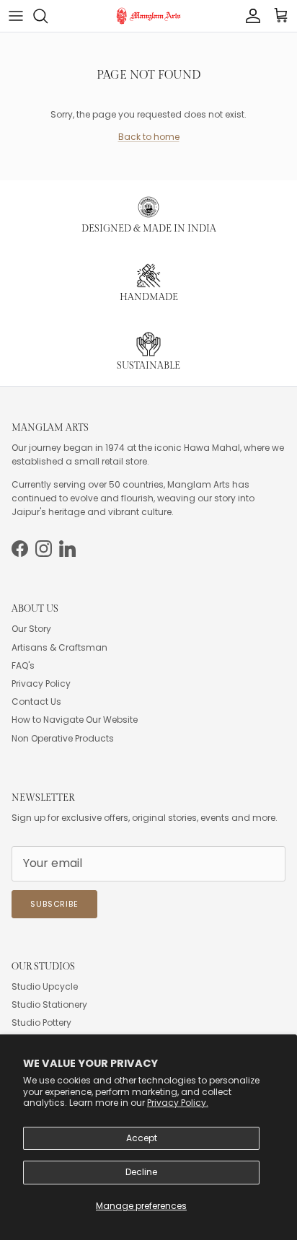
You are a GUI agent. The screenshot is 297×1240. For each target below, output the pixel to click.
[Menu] (16, 16)
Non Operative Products (63, 738)
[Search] (47, 16)
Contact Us (36, 701)
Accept (141, 1138)
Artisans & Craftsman (59, 647)
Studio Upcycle (45, 986)
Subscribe (54, 904)
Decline (141, 1172)
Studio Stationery (49, 1004)
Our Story (31, 629)
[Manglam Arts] (148, 16)
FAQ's (23, 665)
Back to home (148, 137)
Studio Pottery (41, 1022)
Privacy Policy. (177, 1102)
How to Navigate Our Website (75, 719)
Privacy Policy (41, 683)
